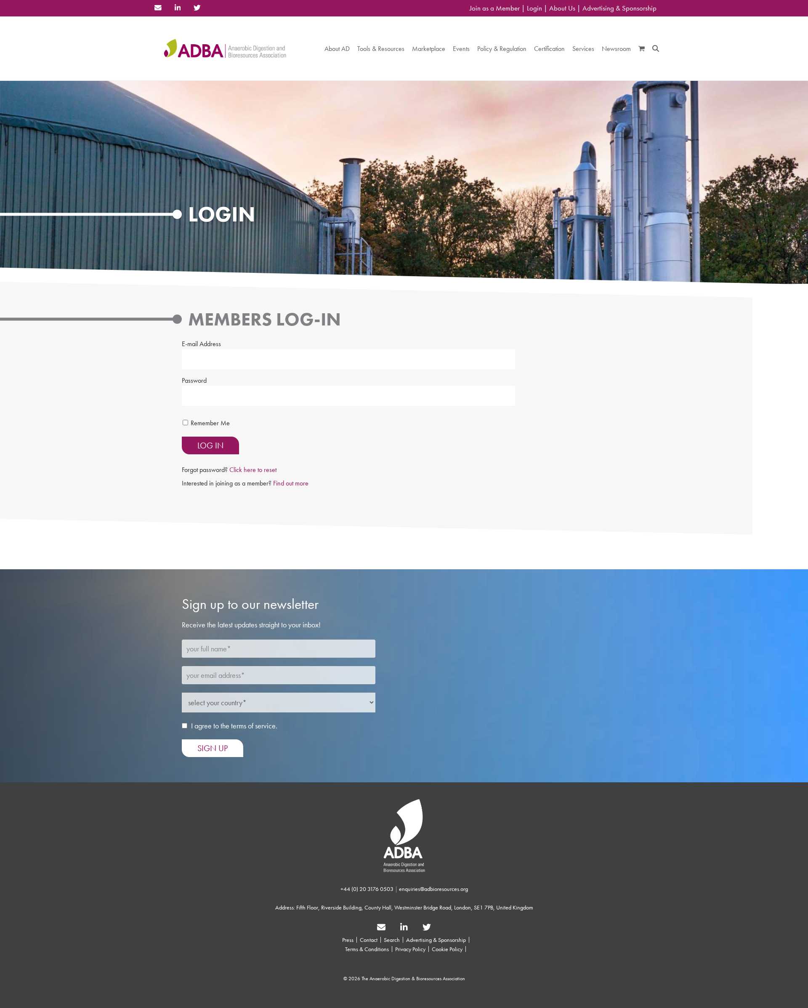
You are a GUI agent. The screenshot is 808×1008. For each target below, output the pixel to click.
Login (534, 8)
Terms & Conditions (367, 949)
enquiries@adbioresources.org (433, 889)
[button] (642, 48)
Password (194, 380)
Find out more (290, 483)
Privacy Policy (410, 949)
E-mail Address (201, 343)
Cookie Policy (447, 949)
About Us (562, 8)
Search (392, 940)
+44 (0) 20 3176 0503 (366, 889)
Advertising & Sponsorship (619, 8)
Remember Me (210, 423)
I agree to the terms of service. (234, 726)
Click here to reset (252, 469)
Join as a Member (495, 8)
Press (348, 940)
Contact (368, 940)
